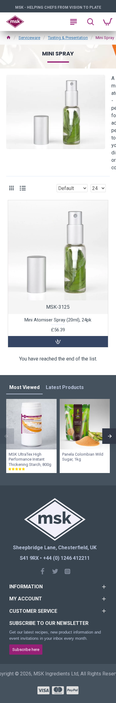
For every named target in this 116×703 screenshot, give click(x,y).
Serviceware (29, 37)
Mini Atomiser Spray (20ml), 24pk (57, 320)
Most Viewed (24, 387)
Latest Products (65, 387)
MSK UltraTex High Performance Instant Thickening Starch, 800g (30, 459)
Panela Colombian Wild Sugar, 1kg (82, 457)
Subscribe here (25, 649)
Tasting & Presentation (68, 37)
